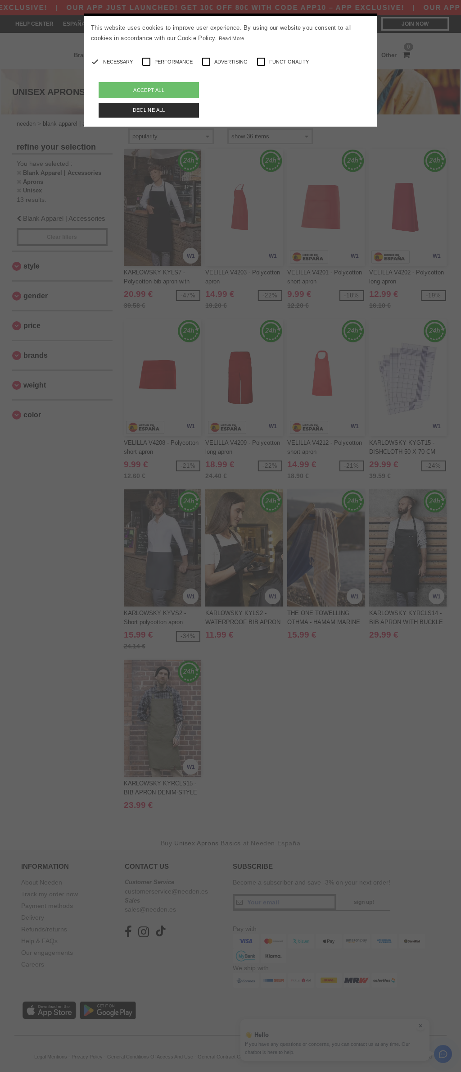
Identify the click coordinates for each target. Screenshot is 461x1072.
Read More (231, 38)
